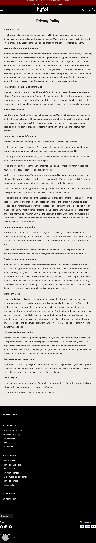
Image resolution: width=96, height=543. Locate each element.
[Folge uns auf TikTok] (10, 527)
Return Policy (9, 439)
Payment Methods (11, 473)
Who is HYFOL (9, 461)
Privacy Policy (9, 469)
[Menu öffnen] (1, 10)
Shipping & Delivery (11, 435)
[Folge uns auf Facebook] (1, 527)
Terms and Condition (12, 465)
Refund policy (9, 485)
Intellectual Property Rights (15, 477)
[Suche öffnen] (83, 10)
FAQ (5, 443)
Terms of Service (10, 481)
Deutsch (4, 516)
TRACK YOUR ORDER (12, 431)
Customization (9, 499)
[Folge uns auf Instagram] (6, 527)
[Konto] (88, 9)
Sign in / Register (12, 415)
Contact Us (8, 447)
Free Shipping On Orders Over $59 (48, 3)
